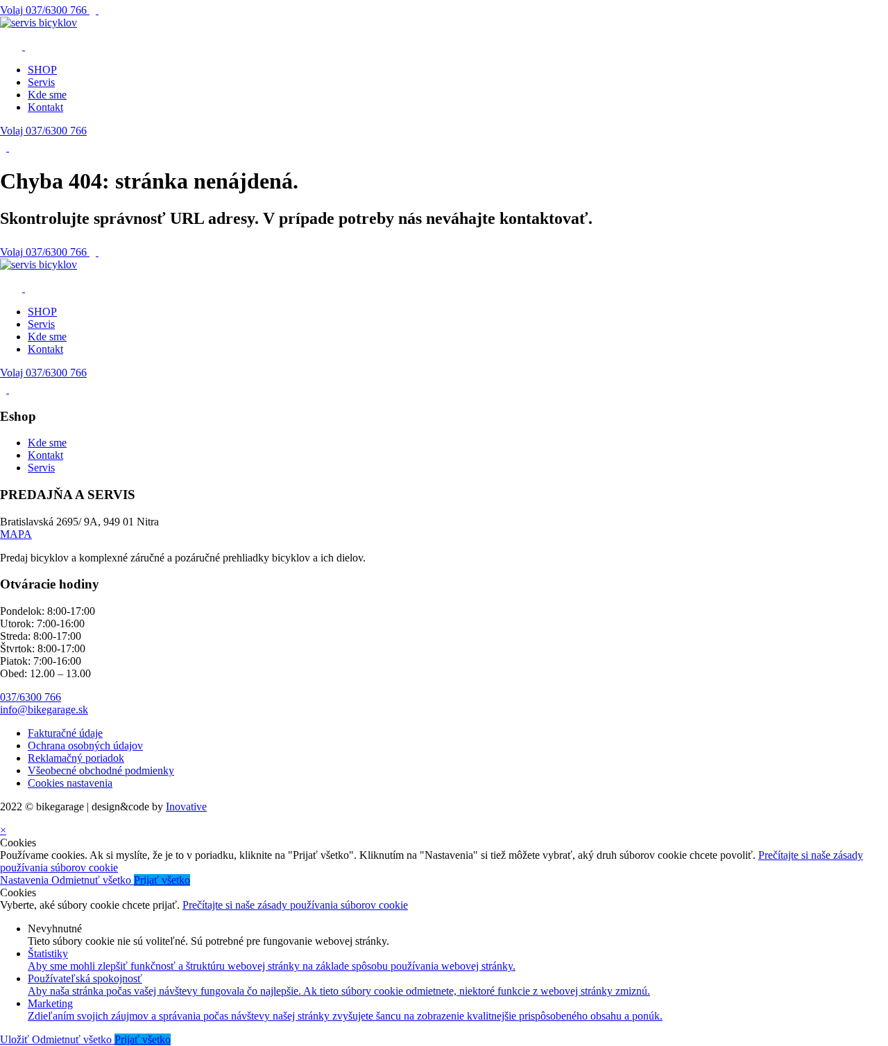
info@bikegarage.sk (44, 709)
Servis (41, 82)
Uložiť (16, 1039)
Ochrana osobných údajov (85, 745)
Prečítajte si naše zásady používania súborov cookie (295, 905)
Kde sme (47, 95)
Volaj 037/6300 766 (43, 131)
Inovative (186, 806)
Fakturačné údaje (65, 733)
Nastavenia (25, 880)
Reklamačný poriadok (76, 758)
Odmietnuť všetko (92, 880)
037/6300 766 (44, 10)
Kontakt (45, 107)
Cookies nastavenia (70, 783)
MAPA (16, 534)
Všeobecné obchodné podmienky (101, 770)
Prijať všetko (162, 880)
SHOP (42, 70)
